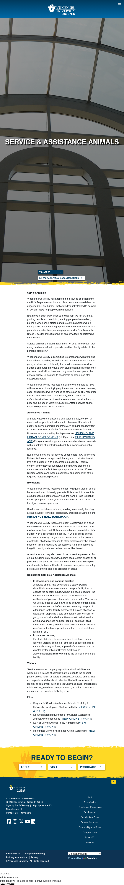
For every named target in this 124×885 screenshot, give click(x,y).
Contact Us (12, 812)
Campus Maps (90, 832)
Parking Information (17, 857)
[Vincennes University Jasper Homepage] (62, 9)
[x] (21, 819)
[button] (119, 5)
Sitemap (90, 842)
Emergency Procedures (89, 806)
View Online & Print (76, 718)
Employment (90, 812)
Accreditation (90, 801)
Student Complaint (90, 822)
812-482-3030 (13, 798)
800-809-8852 (29, 798)
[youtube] (27, 819)
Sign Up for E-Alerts (19, 805)
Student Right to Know (90, 827)
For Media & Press (90, 817)
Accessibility (13, 853)
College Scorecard (34, 853)
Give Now (26, 812)
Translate (92, 858)
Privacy (35, 857)
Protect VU (90, 837)
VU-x (90, 796)
